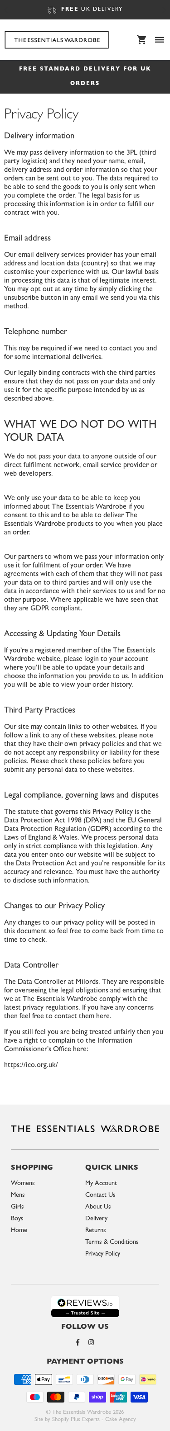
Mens (18, 1195)
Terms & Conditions (112, 1242)
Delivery (96, 1219)
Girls (17, 1207)
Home (19, 1231)
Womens (23, 1184)
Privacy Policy (102, 1254)
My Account (101, 1184)
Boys (17, 1219)
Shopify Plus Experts (76, 1420)
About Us (98, 1207)
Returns (95, 1231)
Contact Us (100, 1195)
